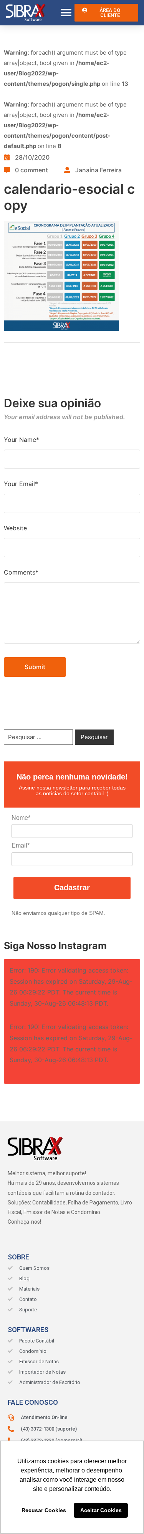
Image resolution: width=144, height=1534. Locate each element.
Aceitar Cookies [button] (101, 1510)
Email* (21, 845)
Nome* (21, 817)
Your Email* (21, 484)
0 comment (31, 170)
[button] (65, 13)
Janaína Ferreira (98, 170)
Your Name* (21, 439)
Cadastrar (72, 887)
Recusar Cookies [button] (44, 1510)
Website (15, 528)
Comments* (21, 572)
